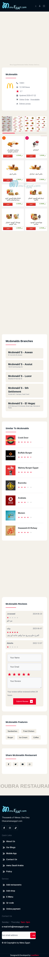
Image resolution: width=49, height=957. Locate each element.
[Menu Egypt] (14, 5)
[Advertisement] (24, 37)
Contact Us (11, 859)
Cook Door (23, 438)
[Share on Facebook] (8, 764)
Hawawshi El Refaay (27, 528)
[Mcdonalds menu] (7, 123)
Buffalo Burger (25, 453)
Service (5, 879)
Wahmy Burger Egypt (28, 468)
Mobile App (11, 853)
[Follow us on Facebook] (4, 827)
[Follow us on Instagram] (10, 827)
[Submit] (33, 935)
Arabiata (22, 498)
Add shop (10, 891)
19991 (21, 83)
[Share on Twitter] (15, 764)
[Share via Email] (23, 764)
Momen (21, 513)
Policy (9, 871)
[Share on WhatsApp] (30, 764)
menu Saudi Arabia (14, 865)
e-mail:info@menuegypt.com (15, 927)
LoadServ (35, 955)
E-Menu (9, 897)
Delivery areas (25, 104)
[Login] (40, 6)
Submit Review (22, 701)
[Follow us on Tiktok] (15, 827)
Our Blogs (10, 847)
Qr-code (10, 903)
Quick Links (7, 835)
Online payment (13, 909)
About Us (10, 841)
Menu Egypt (24, 943)
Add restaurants (13, 885)
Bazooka (22, 483)
